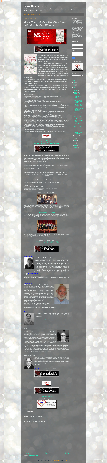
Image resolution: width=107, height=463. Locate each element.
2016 (74, 87)
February (76, 147)
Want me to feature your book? (34, 14)
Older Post (66, 453)
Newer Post (27, 453)
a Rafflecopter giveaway (47, 396)
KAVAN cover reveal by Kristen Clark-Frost (78, 105)
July (75, 139)
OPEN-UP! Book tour (78, 99)
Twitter (52, 242)
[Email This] (27, 411)
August (75, 137)
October (76, 92)
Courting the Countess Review (78, 113)
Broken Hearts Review (78, 107)
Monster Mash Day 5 (78, 116)
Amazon (41, 141)
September (76, 135)
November (76, 90)
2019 (74, 82)
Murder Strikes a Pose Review (78, 121)
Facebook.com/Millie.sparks (41, 319)
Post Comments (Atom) (33, 455)
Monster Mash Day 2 (78, 126)
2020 (74, 81)
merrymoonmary (57, 460)
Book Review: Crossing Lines (78, 94)
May (75, 142)
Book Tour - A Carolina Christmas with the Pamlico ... (78, 101)
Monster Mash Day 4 (78, 123)
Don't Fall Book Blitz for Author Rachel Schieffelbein (78, 109)
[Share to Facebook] (30, 411)
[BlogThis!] (28, 411)
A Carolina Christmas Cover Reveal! (78, 133)
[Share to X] (29, 411)
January (76, 149)
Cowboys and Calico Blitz (77, 97)
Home (25, 14)
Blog (57, 242)
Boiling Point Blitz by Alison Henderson (78, 118)
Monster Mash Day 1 (78, 130)
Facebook (38, 242)
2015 (74, 151)
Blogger (67, 460)
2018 (74, 84)
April (75, 144)
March (75, 145)
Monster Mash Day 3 (78, 125)
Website (45, 242)
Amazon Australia (53, 143)
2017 (74, 86)
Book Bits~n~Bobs (35, 6)
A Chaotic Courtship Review (77, 129)
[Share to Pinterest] (32, 411)
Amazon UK (50, 141)
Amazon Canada (39, 143)
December (76, 89)
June (75, 140)
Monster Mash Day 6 (78, 115)
